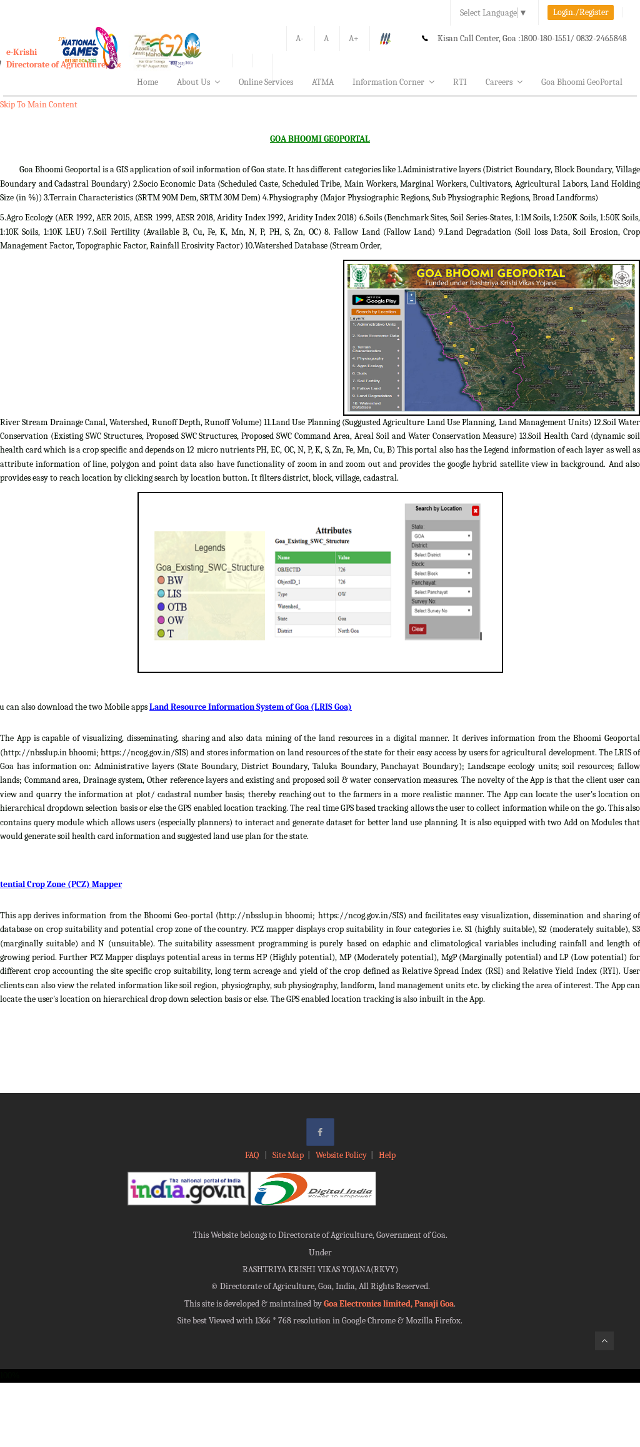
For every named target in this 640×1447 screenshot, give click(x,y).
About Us (193, 82)
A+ (354, 38)
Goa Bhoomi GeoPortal (581, 82)
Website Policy (341, 1155)
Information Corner (388, 82)
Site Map (288, 1155)
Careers (499, 82)
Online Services (266, 82)
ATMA (323, 82)
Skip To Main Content (39, 104)
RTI (460, 82)
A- (300, 38)
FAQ (253, 1155)
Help (387, 1155)
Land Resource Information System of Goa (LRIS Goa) (250, 707)
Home (147, 82)
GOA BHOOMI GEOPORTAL (320, 139)
